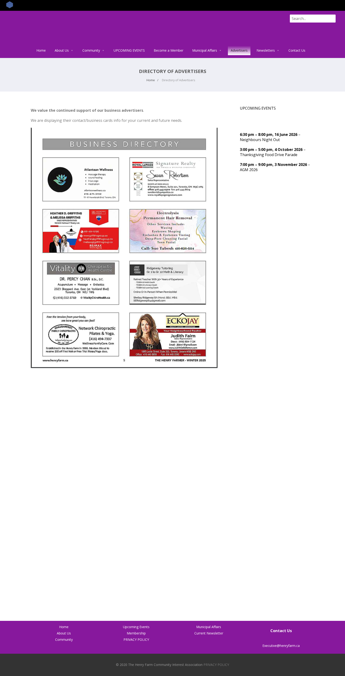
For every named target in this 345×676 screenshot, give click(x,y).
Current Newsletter (208, 633)
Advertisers (239, 50)
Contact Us (296, 50)
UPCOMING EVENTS (129, 50)
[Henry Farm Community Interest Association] (50, 43)
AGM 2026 (249, 169)
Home (41, 50)
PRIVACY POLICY (136, 639)
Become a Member (168, 50)
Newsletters (266, 50)
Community (91, 50)
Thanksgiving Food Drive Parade (268, 154)
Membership (136, 633)
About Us (62, 50)
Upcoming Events (136, 627)
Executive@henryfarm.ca (281, 645)
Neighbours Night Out (260, 139)
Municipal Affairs (204, 50)
